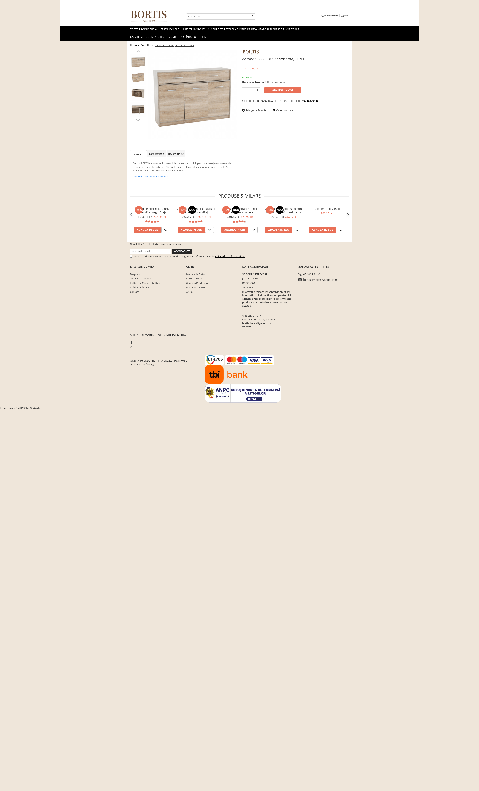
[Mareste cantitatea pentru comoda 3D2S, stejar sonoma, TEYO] (257, 90)
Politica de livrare (139, 287)
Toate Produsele (142, 29)
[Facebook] (131, 342)
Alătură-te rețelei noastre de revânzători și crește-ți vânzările (254, 29)
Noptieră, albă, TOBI (327, 208)
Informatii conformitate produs (150, 176)
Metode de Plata (195, 274)
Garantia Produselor (197, 283)
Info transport (193, 29)
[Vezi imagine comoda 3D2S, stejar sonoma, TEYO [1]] (138, 77)
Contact (134, 291)
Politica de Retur (195, 278)
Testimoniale (170, 29)
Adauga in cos (282, 90)
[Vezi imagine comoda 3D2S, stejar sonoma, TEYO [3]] (138, 109)
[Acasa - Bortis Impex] (148, 16)
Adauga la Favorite (256, 110)
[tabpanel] (192, 94)
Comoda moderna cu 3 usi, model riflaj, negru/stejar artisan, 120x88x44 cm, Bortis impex (152, 210)
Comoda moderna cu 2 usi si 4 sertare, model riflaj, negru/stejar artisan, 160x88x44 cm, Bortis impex (196, 210)
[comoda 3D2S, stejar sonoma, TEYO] (192, 94)
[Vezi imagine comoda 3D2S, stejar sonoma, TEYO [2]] (138, 93)
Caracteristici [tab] (156, 154)
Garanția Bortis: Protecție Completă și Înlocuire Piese (168, 37)
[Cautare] (252, 16)
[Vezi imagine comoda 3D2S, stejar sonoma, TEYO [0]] (138, 62)
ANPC (189, 291)
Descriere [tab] (138, 154)
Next (138, 119)
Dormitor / (147, 45)
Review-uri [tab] (176, 154)
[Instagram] (131, 347)
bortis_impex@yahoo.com (320, 279)
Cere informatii (284, 110)
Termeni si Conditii (140, 278)
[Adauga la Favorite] (165, 230)
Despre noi (136, 274)
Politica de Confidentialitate (230, 256)
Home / (135, 45)
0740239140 (311, 274)
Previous (138, 52)
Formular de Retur (196, 287)
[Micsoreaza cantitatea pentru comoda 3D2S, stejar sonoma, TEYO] (245, 90)
